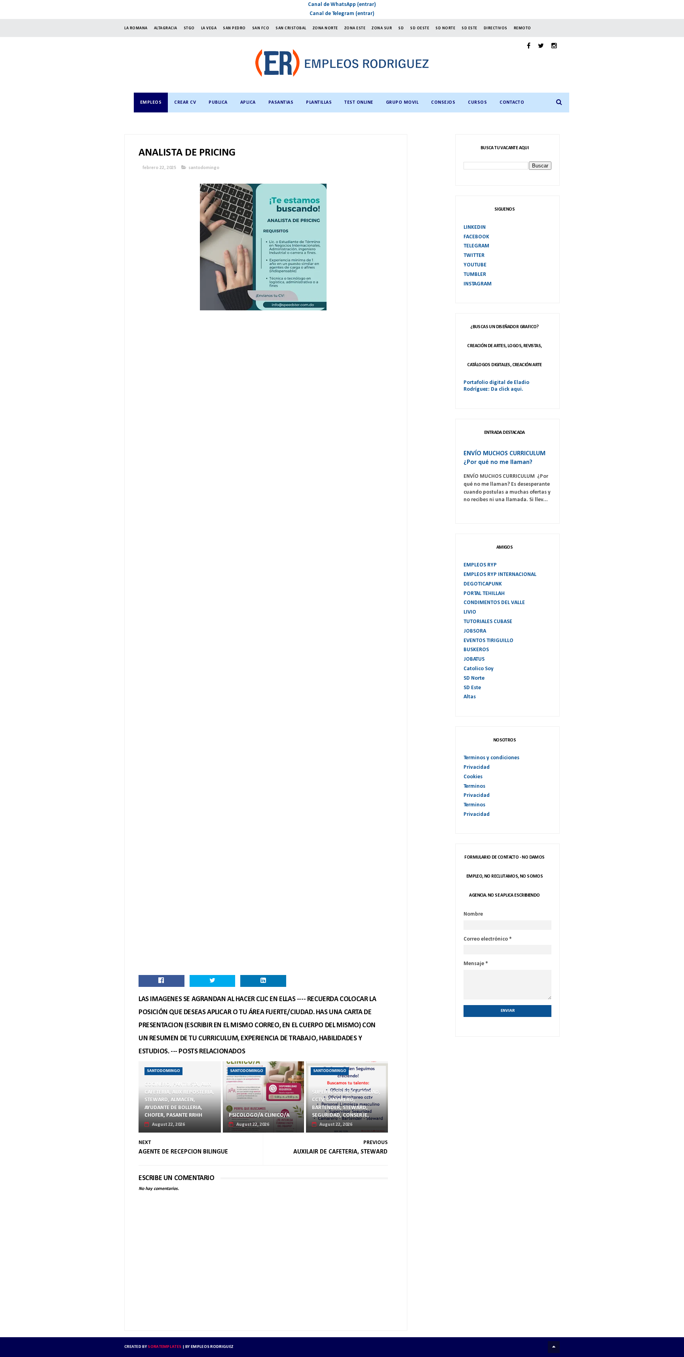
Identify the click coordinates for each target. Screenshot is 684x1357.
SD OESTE (419, 28)
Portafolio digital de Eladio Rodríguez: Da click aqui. (496, 386)
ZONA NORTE (325, 28)
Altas (470, 697)
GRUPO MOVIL (402, 102)
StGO (189, 28)
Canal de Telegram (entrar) (342, 14)
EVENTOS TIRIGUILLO (488, 641)
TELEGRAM (476, 246)
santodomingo (203, 167)
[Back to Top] (554, 1347)
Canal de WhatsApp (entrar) (342, 5)
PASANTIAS (281, 102)
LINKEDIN (475, 227)
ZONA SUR (382, 28)
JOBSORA (475, 631)
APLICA (248, 102)
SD (401, 28)
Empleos (151, 102)
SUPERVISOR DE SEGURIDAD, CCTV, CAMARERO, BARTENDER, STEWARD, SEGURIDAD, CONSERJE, (346, 1104)
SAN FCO (261, 28)
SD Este (472, 688)
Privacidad (477, 767)
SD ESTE (469, 28)
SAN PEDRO (234, 28)
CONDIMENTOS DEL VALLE (494, 603)
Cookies (473, 777)
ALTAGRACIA (165, 28)
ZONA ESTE (355, 28)
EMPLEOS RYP (480, 565)
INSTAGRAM (478, 284)
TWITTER (474, 255)
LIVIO (470, 612)
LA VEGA (209, 28)
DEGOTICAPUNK (483, 584)
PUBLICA (218, 102)
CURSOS (477, 102)
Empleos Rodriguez (212, 1347)
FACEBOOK (476, 237)
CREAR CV (185, 102)
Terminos (474, 786)
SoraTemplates (164, 1347)
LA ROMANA (136, 28)
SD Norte (474, 678)
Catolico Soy (479, 669)
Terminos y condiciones (491, 758)
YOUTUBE (475, 265)
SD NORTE (445, 28)
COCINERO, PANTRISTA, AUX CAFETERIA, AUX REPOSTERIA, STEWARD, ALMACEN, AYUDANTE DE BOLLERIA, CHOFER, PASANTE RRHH (179, 1099)
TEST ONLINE (358, 102)
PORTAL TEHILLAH (484, 594)
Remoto (522, 28)
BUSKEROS (476, 650)
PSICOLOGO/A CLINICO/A (259, 1115)
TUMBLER (475, 274)
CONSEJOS (443, 102)
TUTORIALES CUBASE (488, 622)
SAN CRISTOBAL (291, 28)
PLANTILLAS (319, 102)
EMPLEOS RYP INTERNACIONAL (500, 575)
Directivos (495, 28)
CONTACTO (512, 102)
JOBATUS (474, 659)
